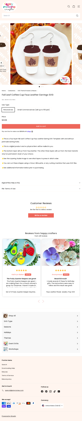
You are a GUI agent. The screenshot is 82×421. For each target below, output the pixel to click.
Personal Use (8, 110)
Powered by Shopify (9, 416)
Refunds (5, 372)
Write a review (41, 215)
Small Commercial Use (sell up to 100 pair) (34, 110)
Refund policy (6, 379)
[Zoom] (69, 82)
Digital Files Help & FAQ (11, 183)
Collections (12, 91)
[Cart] (73, 6)
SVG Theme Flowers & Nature (27, 91)
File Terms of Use (9, 189)
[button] (39, 301)
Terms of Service (8, 375)
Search (4, 365)
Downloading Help (8, 368)
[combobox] (41, 15)
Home (4, 91)
